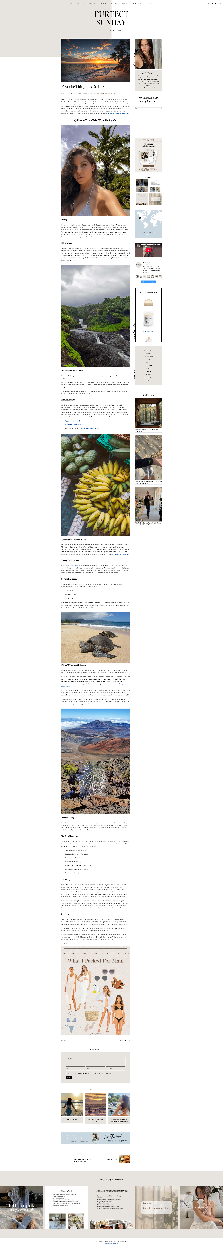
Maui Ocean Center (76, 565)
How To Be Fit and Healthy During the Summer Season (119, 1120)
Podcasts (80, 3)
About (71, 3)
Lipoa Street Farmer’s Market (74, 425)
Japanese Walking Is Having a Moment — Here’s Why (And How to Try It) (148, 482)
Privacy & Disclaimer (111, 1243)
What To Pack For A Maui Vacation (95, 1120)
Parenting (114, 3)
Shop (142, 3)
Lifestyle (92, 3)
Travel (133, 3)
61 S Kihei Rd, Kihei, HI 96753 (89, 428)
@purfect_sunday (148, 264)
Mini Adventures (72, 1119)
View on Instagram (149, 282)
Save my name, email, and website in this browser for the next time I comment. (90, 1073)
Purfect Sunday (111, 18)
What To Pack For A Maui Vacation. (117, 113)
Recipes (124, 3)
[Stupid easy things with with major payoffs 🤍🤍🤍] (142, 185)
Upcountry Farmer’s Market (74, 421)
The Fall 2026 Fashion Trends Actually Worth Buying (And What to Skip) (148, 524)
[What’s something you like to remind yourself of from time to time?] (155, 185)
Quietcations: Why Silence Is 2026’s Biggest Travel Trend (147, 430)
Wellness (102, 3)
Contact (151, 3)
